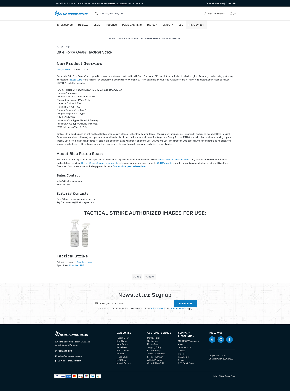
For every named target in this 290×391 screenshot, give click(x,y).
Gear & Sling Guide (156, 363)
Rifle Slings (121, 341)
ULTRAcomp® (164, 163)
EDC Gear (121, 360)
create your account (118, 3)
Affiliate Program (154, 360)
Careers (181, 354)
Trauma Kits (121, 357)
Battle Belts (121, 347)
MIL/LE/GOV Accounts (188, 341)
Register (221, 13)
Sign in (211, 13)
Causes (181, 350)
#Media (137, 276)
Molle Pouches (123, 344)
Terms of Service (177, 308)
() (234, 13)
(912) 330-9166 (65, 351)
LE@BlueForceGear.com (69, 360)
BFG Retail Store (186, 363)
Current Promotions (215, 3)
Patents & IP (183, 357)
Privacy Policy (157, 308)
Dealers (181, 360)
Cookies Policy (154, 350)
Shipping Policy (154, 347)
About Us (182, 344)
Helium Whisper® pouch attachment (99, 163)
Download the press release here (129, 166)
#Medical (149, 276)
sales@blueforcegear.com (70, 356)
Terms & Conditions (156, 353)
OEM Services (184, 347)
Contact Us (231, 3)
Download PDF (76, 265)
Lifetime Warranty (155, 357)
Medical (120, 353)
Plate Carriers (122, 350)
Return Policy (153, 344)
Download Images (85, 262)
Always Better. (64, 69)
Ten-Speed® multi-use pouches (173, 159)
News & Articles (123, 363)
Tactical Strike (75, 79)
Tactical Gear (122, 338)
